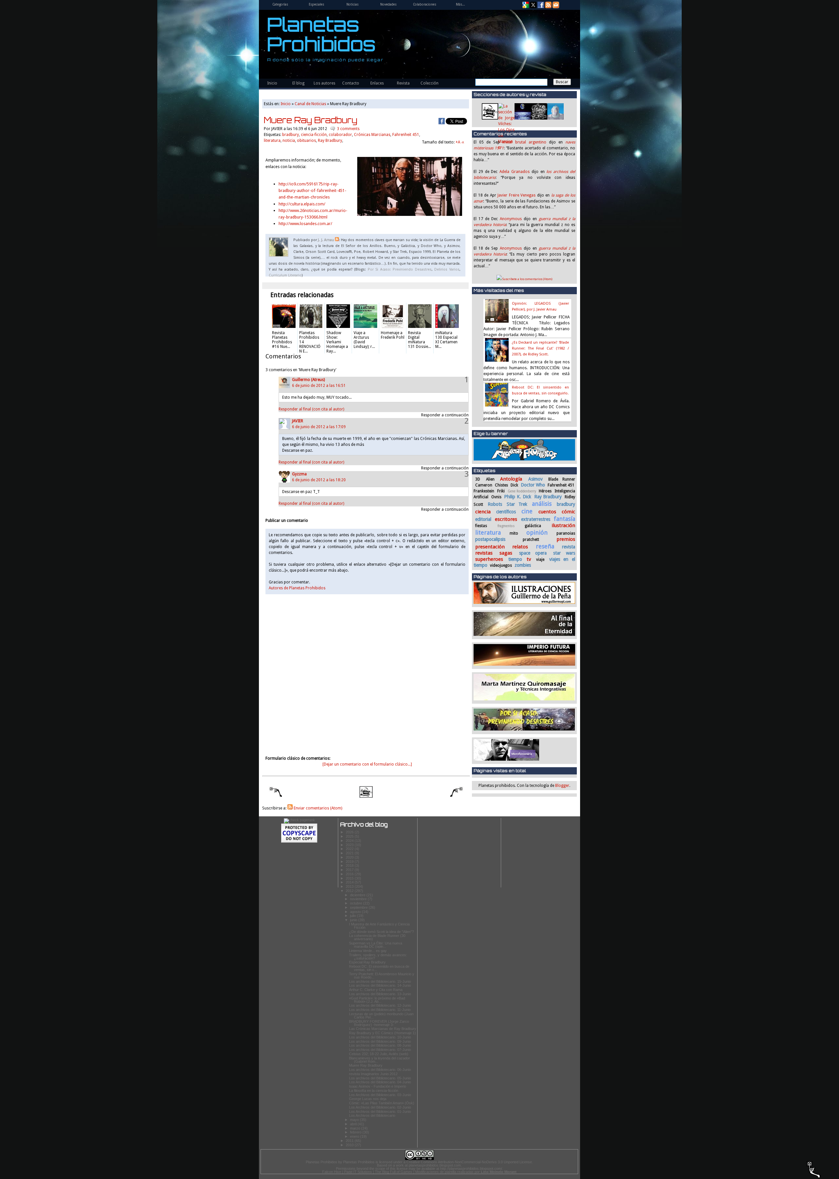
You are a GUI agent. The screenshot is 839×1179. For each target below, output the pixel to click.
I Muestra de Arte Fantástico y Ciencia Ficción (379, 925)
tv (529, 559)
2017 (350, 870)
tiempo (515, 559)
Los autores (324, 83)
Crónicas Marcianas (372, 134)
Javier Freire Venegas (517, 195)
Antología (511, 479)
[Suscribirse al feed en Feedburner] (548, 7)
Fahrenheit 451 (561, 485)
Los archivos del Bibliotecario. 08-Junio (380, 1045)
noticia (289, 140)
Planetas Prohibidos (321, 34)
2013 (350, 886)
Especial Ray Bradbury (367, 962)
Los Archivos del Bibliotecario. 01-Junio (380, 1111)
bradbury (566, 504)
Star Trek (517, 504)
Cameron (483, 485)
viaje (540, 559)
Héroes (545, 491)
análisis (542, 503)
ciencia (483, 512)
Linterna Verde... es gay (368, 951)
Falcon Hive (331, 1172)
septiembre (359, 907)
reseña (545, 546)
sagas (505, 553)
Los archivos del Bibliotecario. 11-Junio (380, 1010)
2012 (350, 891)
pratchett (531, 539)
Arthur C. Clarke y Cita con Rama (375, 990)
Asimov (535, 479)
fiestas (481, 525)
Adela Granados (514, 171)
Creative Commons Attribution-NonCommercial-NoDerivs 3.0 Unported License (469, 1162)
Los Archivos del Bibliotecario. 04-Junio (380, 1082)
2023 (350, 845)
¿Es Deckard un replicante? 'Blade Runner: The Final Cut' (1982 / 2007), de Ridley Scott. (540, 348)
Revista (403, 83)
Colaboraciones (424, 4)
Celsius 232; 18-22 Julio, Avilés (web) (378, 1054)
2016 (350, 874)
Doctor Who (533, 484)
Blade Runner (561, 479)
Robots (495, 504)
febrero (356, 1132)
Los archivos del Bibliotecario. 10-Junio (380, 1037)
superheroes (489, 559)
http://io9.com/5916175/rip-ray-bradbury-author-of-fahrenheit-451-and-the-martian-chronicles (312, 190)
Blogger (562, 785)
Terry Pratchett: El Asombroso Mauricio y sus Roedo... (381, 975)
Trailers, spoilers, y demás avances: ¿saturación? (378, 956)
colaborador (340, 134)
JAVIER (297, 421)
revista (568, 546)
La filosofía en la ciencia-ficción (373, 1091)
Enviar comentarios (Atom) (317, 808)
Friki (501, 491)
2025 (350, 836)
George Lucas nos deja (367, 1099)
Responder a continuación (445, 415)
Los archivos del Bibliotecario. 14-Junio (380, 985)
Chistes (501, 485)
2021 (350, 853)
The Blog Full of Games (393, 1172)
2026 (350, 832)
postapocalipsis (490, 539)
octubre (356, 903)
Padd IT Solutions (358, 1172)
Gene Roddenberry (522, 491)
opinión (537, 532)
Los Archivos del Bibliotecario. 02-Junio (380, 1107)
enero (355, 1136)
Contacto (350, 83)
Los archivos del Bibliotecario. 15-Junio (380, 981)
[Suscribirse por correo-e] (556, 7)
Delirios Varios (446, 269)
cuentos (547, 512)
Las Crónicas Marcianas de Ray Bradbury (382, 1029)
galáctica (533, 525)
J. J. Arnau (326, 240)
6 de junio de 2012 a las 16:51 (319, 385)
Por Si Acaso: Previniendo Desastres (400, 269)
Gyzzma (299, 474)
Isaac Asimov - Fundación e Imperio (377, 1086)
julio (353, 916)
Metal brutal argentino (524, 142)
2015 (350, 878)
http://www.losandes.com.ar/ (305, 223)
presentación (490, 547)
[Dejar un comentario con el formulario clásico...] (367, 764)
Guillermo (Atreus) (308, 379)
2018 (350, 865)
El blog (298, 83)
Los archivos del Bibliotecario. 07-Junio (380, 1050)
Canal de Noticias (310, 104)
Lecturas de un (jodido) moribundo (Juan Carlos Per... (381, 1015)
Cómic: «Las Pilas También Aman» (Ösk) (381, 1103)
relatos (520, 547)
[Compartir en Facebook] (442, 121)
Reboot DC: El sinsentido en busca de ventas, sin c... (379, 968)
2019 (350, 862)
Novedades (388, 4)
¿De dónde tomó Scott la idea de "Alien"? (381, 932)
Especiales (316, 4)
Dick (514, 485)
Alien (490, 479)
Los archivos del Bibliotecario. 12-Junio (380, 1005)
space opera (533, 553)
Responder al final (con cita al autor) (311, 409)
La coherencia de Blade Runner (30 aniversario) (377, 937)
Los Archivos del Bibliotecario (372, 1115)
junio (354, 920)
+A (458, 142)
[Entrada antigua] (460, 792)
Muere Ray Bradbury (310, 120)
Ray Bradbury (548, 496)
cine (527, 511)
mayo (355, 1120)
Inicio (272, 83)
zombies (523, 565)
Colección (429, 83)
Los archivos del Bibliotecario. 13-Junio (380, 994)
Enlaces (377, 83)
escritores (506, 519)
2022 (350, 849)
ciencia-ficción (314, 134)
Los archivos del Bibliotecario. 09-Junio (380, 1041)
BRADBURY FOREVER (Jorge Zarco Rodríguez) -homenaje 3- (379, 1023)
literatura (488, 532)
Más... (460, 4)
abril (354, 1124)
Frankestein (484, 491)
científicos (506, 511)
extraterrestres (535, 519)
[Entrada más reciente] (272, 792)
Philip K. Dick (517, 496)
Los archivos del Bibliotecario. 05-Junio (380, 1078)
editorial (483, 519)
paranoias (565, 533)
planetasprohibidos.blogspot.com (435, 1165)
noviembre (359, 899)
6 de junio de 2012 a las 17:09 (319, 427)
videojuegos (501, 565)
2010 (350, 1145)
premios (565, 539)
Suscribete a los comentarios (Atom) (527, 279)
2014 (350, 882)
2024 (350, 841)
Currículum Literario (285, 275)
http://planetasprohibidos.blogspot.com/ (471, 1168)
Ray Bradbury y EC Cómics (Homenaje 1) (382, 1033)
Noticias (352, 4)
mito (514, 533)
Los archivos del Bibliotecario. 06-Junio (380, 1070)
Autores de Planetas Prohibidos (297, 588)
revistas (484, 553)
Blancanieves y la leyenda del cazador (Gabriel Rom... (379, 1059)
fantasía (564, 518)
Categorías (280, 4)
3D (477, 479)
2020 (350, 857)
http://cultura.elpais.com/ (302, 203)
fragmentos (506, 526)
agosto (356, 912)
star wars (564, 553)
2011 (350, 1141)
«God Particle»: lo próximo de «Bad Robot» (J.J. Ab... (377, 999)
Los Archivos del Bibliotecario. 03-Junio (380, 1095)
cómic (568, 512)
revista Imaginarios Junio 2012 (373, 1074)
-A (462, 142)
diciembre (358, 895)
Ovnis (496, 497)
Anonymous (511, 219)
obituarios (306, 140)
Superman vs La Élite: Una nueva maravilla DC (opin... (375, 944)
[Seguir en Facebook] (540, 7)
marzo (355, 1128)
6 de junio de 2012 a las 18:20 (319, 480)
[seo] (299, 820)
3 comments (348, 128)
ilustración (563, 525)
